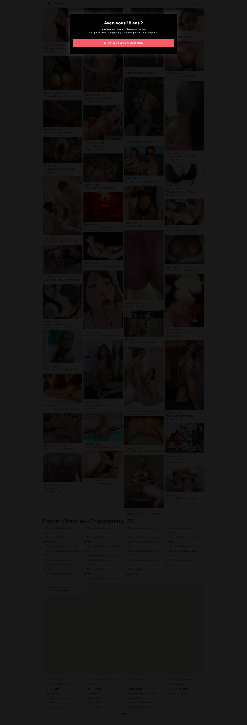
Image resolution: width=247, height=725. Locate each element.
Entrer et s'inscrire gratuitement (123, 42)
